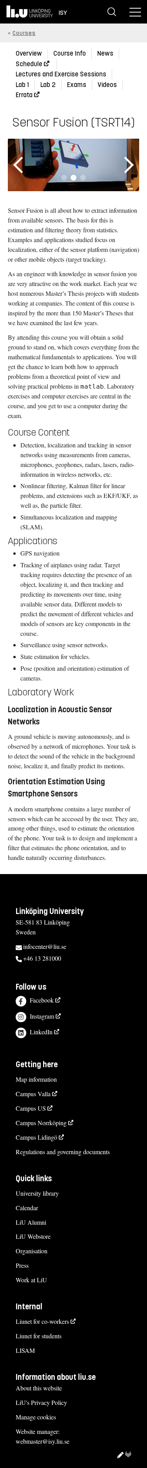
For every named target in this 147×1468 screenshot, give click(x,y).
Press (22, 1265)
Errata (24, 95)
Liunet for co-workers (42, 1321)
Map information (36, 1079)
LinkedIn (41, 1032)
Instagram (42, 1016)
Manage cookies (36, 1417)
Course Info (69, 53)
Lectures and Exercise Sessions (61, 74)
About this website (39, 1388)
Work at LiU (31, 1280)
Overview (29, 53)
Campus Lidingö (36, 1137)
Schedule (29, 64)
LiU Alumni (31, 1222)
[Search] (111, 12)
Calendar (27, 1208)
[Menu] (135, 12)
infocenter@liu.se (44, 946)
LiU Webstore (33, 1236)
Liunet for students (39, 1336)
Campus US (31, 1108)
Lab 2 (48, 85)
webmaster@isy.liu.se (42, 1441)
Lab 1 (22, 85)
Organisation (31, 1251)
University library (37, 1193)
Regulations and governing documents (63, 1152)
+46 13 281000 (42, 958)
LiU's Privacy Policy (41, 1402)
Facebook (42, 1000)
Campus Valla (33, 1094)
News (105, 53)
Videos (107, 85)
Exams (76, 85)
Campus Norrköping (41, 1123)
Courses (24, 33)
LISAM (25, 1350)
